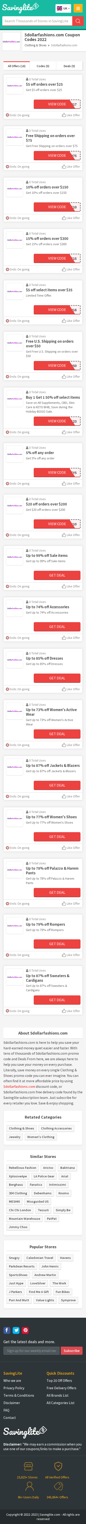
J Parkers (15, 1291)
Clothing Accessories (56, 1128)
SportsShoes (18, 1275)
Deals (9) (69, 66)
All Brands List (58, 1395)
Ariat (64, 1176)
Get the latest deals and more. (29, 1341)
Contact (9, 1417)
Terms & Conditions (18, 1395)
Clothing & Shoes (35, 45)
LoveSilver (37, 1283)
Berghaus (16, 1184)
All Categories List (61, 1402)
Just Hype (16, 1283)
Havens (65, 1257)
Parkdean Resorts (22, 1266)
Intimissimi (57, 1184)
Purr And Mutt (19, 1300)
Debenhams (43, 1193)
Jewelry (14, 1137)
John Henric (50, 1266)
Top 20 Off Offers (59, 1380)
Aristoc (48, 1167)
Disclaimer (11, 1402)
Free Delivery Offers (61, 1388)
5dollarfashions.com (19, 1086)
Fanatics (36, 1184)
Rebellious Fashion (22, 1167)
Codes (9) (43, 66)
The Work (59, 1283)
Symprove (68, 1300)
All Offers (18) (16, 66)
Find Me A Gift (39, 1291)
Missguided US (38, 1201)
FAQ (6, 1410)
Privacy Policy (13, 1388)
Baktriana (67, 1167)
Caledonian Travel (39, 1257)
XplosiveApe (18, 1176)
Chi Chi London (20, 1210)
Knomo (63, 1193)
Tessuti (43, 1210)
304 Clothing (18, 1193)
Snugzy (14, 1257)
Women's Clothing (40, 1137)
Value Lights (45, 1300)
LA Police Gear (44, 1176)
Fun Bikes (63, 1291)
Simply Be (63, 1210)
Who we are (12, 1380)
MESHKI (14, 1201)
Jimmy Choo (18, 1227)
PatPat (52, 1218)
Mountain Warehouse (24, 1218)
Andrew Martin (45, 1275)
